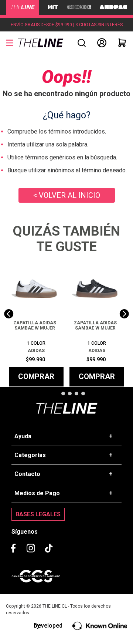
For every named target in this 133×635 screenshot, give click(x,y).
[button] (81, 43)
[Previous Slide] (9, 314)
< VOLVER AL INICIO (66, 195)
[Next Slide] (124, 314)
